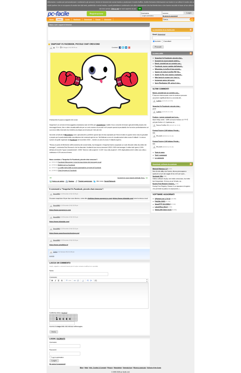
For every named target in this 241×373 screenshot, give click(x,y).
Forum (98, 19)
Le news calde (158, 53)
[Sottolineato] (58, 280)
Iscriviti (61, 339)
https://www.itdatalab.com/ (59, 221)
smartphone (100, 125)
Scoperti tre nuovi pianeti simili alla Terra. (131, 178)
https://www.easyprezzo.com (60, 210)
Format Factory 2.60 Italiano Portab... (166, 130)
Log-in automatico (58, 357)
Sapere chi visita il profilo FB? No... (168, 72)
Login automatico (148, 15)
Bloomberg (69, 135)
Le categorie (159, 158)
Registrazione (96, 13)
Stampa (71, 181)
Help (86, 368)
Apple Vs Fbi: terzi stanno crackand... (168, 74)
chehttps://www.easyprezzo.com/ (100, 198)
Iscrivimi (158, 41)
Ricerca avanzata (139, 368)
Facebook (73, 140)
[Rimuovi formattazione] (82, 280)
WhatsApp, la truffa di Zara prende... (168, 69)
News (59, 19)
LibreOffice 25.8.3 (161, 207)
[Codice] (69, 280)
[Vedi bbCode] (95, 280)
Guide (67, 19)
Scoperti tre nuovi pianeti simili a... (167, 61)
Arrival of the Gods (154, 368)
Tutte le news (160, 152)
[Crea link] (74, 280)
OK (139, 9)
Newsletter (118, 368)
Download (88, 19)
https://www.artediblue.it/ (58, 245)
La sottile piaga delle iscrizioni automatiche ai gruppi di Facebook (79, 167)
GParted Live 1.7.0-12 (162, 199)
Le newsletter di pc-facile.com (164, 30)
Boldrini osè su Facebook (66, 165)
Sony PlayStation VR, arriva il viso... (168, 83)
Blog (81, 368)
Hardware (76, 19)
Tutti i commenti (161, 155)
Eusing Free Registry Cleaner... (164, 184)
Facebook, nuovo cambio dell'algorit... (169, 66)
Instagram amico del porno (165, 80)
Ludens (55, 252)
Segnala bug (127, 368)
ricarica (64, 313)
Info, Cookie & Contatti (97, 368)
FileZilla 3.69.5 (160, 201)
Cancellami (167, 41)
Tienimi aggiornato (85, 181)
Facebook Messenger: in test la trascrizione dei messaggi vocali (79, 162)
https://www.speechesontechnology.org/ (64, 233)
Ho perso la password (170, 16)
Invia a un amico (58, 181)
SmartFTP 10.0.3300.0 (162, 204)
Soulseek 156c (158, 176)
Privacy (110, 368)
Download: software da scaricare (165, 164)
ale (54, 47)
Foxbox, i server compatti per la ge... (166, 117)
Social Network (109, 181)
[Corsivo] (55, 280)
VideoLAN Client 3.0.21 (163, 210)
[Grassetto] (52, 280)
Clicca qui (115, 9)
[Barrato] (61, 280)
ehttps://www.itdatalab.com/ (123, 198)
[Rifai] (90, 280)
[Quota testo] (66, 280)
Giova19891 (56, 194)
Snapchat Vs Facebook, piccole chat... (169, 58)
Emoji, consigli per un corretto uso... (168, 63)
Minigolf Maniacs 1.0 (160, 169)
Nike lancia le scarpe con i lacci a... (167, 77)
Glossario (107, 19)
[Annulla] (87, 280)
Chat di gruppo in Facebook (67, 170)
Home (51, 19)
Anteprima (161, 34)
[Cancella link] (77, 280)
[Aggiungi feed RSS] (191, 30)
